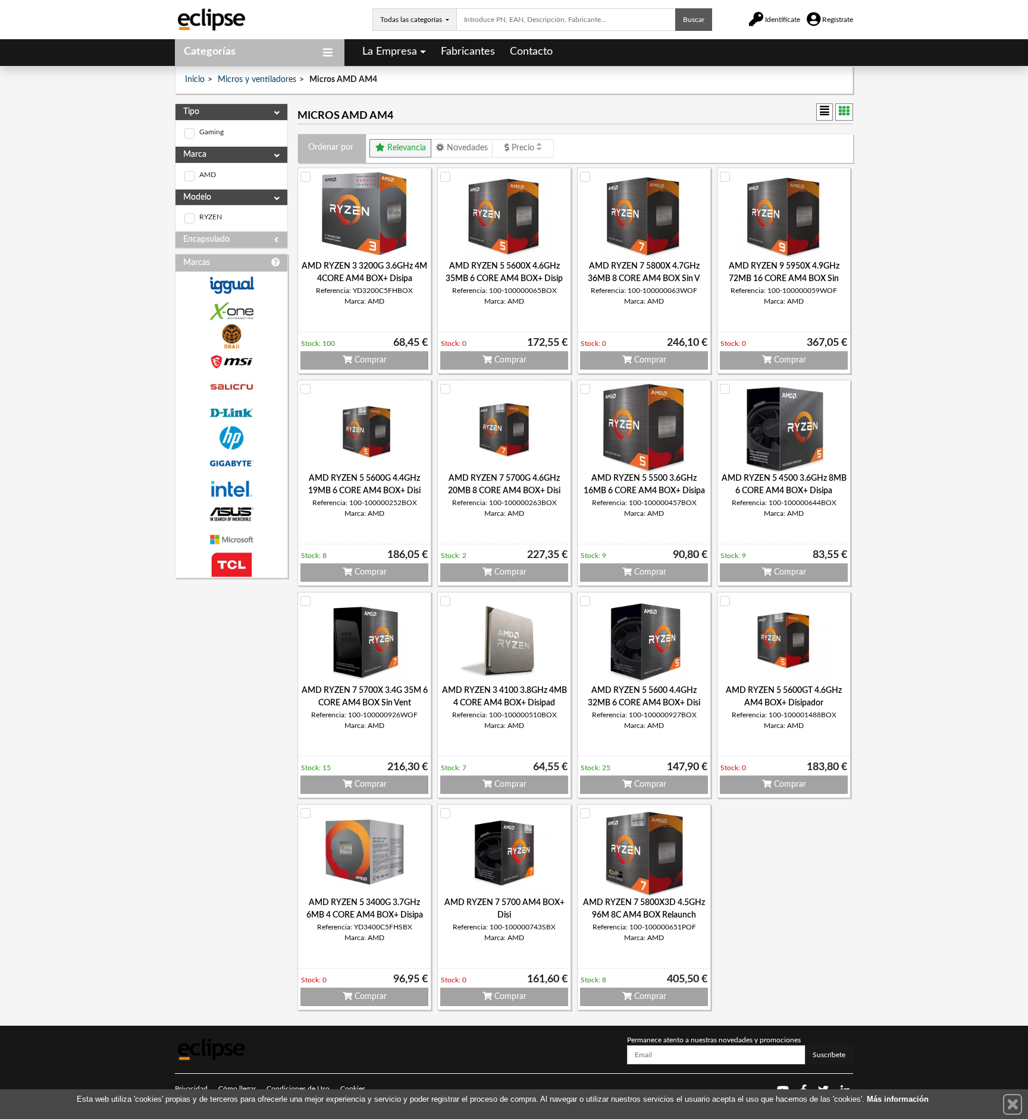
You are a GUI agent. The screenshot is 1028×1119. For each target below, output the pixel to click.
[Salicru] (231, 387)
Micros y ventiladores (257, 79)
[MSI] (231, 361)
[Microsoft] (231, 540)
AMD (207, 174)
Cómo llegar (237, 1088)
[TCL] (231, 565)
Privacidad (191, 1088)
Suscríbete (829, 1054)
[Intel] (231, 489)
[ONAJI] (231, 336)
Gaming (211, 131)
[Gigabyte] (231, 463)
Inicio (195, 79)
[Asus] (231, 514)
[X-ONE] (231, 311)
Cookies (352, 1088)
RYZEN (210, 216)
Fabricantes (468, 51)
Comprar (369, 360)
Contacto (531, 51)
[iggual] (231, 285)
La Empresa (389, 51)
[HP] (231, 438)
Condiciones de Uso (298, 1088)
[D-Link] (231, 412)
